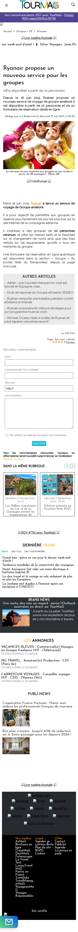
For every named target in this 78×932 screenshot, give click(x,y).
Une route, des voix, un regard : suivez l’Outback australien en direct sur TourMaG (39, 605)
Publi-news (39, 694)
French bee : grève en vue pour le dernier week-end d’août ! (36, 559)
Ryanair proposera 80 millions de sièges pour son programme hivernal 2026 (37, 310)
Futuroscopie (23, 856)
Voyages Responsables (24, 894)
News (4, 551)
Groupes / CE (24, 31)
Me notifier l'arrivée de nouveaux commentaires (38, 435)
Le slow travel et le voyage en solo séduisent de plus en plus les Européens (37, 578)
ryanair (70, 339)
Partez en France (21, 873)
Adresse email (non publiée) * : (23, 369)
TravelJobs (22, 877)
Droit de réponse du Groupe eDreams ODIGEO (40, 292)
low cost (60, 339)
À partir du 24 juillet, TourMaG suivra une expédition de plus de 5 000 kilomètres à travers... (53, 615)
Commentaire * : (14, 395)
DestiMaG (22, 853)
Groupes (42, 31)
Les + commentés (34, 551)
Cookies (40, 853)
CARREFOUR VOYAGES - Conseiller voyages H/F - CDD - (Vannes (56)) (35, 676)
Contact (60, 841)
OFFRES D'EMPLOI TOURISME (19, 653)
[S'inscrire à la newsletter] (9, 922)
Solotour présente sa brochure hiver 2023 (57, 507)
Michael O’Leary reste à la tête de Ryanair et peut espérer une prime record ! (36, 319)
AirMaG (20, 841)
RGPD (39, 850)
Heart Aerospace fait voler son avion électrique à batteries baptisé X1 (35, 571)
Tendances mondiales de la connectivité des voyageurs (38, 565)
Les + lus (16, 551)
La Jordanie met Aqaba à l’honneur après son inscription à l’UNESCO (32, 585)
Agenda (60, 847)
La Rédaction (27, 116)
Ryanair (36, 203)
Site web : (10, 382)
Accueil (7, 31)
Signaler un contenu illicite (44, 843)
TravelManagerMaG (24, 882)
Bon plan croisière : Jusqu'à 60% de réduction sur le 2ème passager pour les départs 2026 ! (36, 732)
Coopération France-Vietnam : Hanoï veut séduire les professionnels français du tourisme (37, 704)
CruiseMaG (22, 850)
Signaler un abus (13, 458)
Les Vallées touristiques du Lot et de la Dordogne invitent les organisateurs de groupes (20, 509)
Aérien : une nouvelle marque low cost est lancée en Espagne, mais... (35, 284)
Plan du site (43, 847)
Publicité (60, 844)
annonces (39, 641)
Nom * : (9, 356)
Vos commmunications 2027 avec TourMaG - (39, 16)
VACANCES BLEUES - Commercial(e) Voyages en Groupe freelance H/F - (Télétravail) (37, 648)
